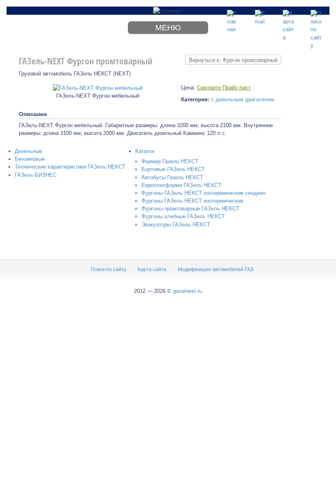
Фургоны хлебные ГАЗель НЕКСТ (183, 216)
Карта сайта (152, 269)
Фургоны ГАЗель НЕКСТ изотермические (192, 201)
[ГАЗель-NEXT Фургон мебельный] (98, 87)
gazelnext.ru (187, 291)
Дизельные (28, 151)
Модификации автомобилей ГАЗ (215, 269)
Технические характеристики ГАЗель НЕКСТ (70, 167)
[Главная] (232, 15)
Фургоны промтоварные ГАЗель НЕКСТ (190, 208)
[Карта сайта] (288, 15)
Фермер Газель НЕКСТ (169, 161)
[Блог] (260, 15)
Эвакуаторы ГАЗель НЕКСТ (175, 224)
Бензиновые (30, 159)
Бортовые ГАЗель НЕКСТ (173, 169)
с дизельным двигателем (242, 99)
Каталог (145, 151)
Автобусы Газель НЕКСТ (172, 177)
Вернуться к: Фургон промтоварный (233, 60)
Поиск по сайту (108, 269)
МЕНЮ (168, 27)
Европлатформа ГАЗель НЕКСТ (181, 185)
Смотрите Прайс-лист (224, 87)
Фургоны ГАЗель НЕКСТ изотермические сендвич (203, 193)
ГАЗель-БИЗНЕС (36, 175)
